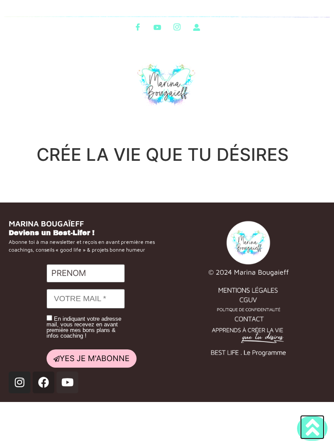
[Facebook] (137, 26)
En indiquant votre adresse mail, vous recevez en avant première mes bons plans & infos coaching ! (84, 327)
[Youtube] (157, 26)
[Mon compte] (196, 26)
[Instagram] (177, 26)
